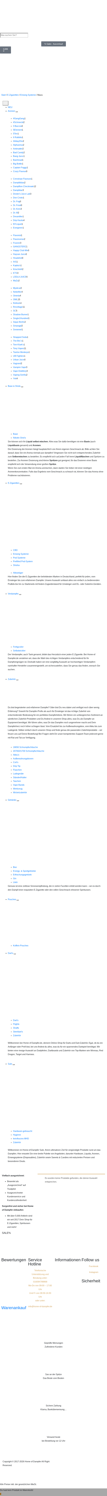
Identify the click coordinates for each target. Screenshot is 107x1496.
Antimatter (17, 149)
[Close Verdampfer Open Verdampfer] (20, 594)
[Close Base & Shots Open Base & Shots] (22, 386)
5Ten (15, 134)
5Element (17, 130)
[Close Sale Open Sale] (14, 1064)
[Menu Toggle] (5, 103)
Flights (16, 1024)
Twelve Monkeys (21, 352)
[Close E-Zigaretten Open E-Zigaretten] (21, 483)
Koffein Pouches (20, 945)
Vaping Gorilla (19, 375)
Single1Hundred (20, 318)
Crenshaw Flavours (22, 179)
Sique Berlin (19, 322)
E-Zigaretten (13, 95)
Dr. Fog (16, 201)
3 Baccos (17, 126)
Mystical (17, 288)
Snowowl (17, 329)
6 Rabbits (17, 137)
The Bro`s (17, 341)
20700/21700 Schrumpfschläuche (28, 751)
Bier (15, 867)
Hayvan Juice (19, 254)
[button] (67, 1266)
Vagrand (17, 363)
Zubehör (17, 1035)
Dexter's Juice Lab (21, 194)
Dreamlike (18, 216)
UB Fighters (18, 356)
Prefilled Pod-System (23, 561)
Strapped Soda (20, 337)
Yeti (15, 378)
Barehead (17, 160)
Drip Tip (16, 766)
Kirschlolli (17, 269)
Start (3, 95)
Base (15, 434)
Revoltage (18, 307)
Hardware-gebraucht (22, 1131)
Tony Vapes (18, 348)
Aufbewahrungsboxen (23, 758)
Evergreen (18, 228)
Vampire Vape (19, 367)
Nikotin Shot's (19, 438)
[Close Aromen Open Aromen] (17, 111)
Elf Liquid (17, 224)
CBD (15, 550)
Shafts (16, 1028)
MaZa (15, 280)
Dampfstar (18, 190)
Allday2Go (18, 141)
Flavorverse (18, 239)
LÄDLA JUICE (19, 277)
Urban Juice (18, 360)
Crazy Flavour (19, 171)
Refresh (16, 303)
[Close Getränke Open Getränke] (18, 800)
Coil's (15, 762)
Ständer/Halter (19, 777)
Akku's (16, 755)
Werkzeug (17, 789)
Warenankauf (13, 1307)
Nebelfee (17, 292)
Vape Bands (18, 785)
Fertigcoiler (18, 647)
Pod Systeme (19, 558)
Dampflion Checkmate (23, 186)
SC (14, 311)
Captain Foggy (20, 167)
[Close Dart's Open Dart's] (15, 953)
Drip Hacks (18, 220)
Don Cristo (18, 198)
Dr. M (15, 213)
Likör (15, 882)
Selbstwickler (19, 651)
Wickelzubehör (20, 792)
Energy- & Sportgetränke (24, 871)
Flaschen (17, 770)
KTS (15, 273)
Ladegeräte (18, 774)
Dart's (15, 1020)
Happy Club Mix (20, 250)
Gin (14, 878)
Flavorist (17, 235)
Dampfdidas (18, 182)
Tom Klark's (18, 344)
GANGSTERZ (19, 246)
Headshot (17, 258)
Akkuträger (18, 573)
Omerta (16, 296)
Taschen (17, 781)
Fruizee (16, 243)
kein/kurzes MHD (21, 1138)
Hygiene (17, 1135)
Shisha (16, 565)
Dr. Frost (17, 205)
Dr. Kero (17, 209)
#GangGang (18, 118)
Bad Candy (18, 152)
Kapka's (16, 265)
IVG (15, 262)
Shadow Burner (20, 314)
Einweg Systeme (28, 95)
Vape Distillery (19, 371)
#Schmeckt (18, 122)
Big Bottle (17, 164)
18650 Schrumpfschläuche (25, 747)
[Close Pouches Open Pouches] (18, 900)
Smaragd (17, 326)
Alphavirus (18, 145)
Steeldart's (18, 1032)
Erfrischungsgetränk (22, 875)
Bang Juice (18, 156)
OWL (15, 299)
